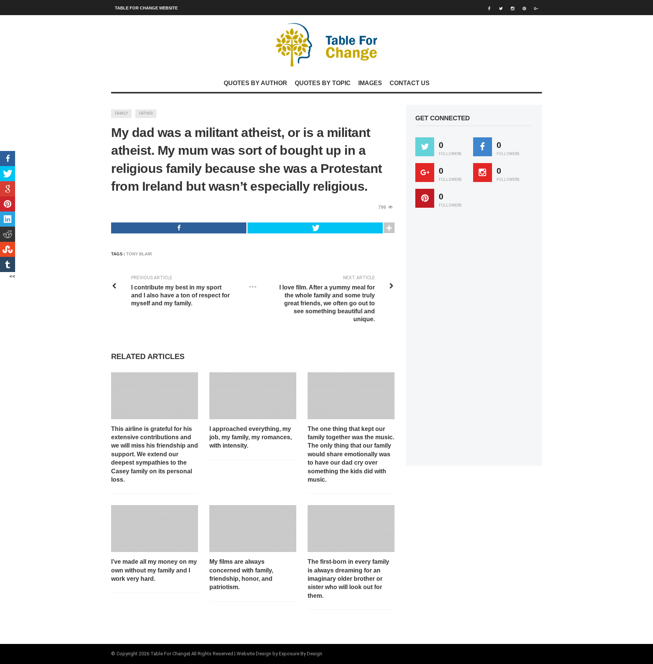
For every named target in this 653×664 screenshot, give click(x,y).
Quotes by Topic (323, 83)
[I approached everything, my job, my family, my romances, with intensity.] (252, 395)
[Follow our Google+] (424, 172)
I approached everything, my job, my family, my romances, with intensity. (250, 437)
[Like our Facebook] (482, 146)
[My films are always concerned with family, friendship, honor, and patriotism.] (252, 528)
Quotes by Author (255, 83)
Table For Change (169, 653)
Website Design (254, 653)
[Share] (178, 227)
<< (12, 276)
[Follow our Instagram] (482, 172)
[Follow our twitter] (424, 146)
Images (370, 83)
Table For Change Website (146, 8)
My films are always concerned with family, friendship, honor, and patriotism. (241, 574)
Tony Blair (139, 254)
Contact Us (410, 83)
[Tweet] (315, 227)
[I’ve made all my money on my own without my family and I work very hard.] (154, 528)
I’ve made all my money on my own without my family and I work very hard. (154, 570)
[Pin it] (424, 198)
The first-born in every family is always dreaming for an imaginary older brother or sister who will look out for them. (348, 578)
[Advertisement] (472, 340)
